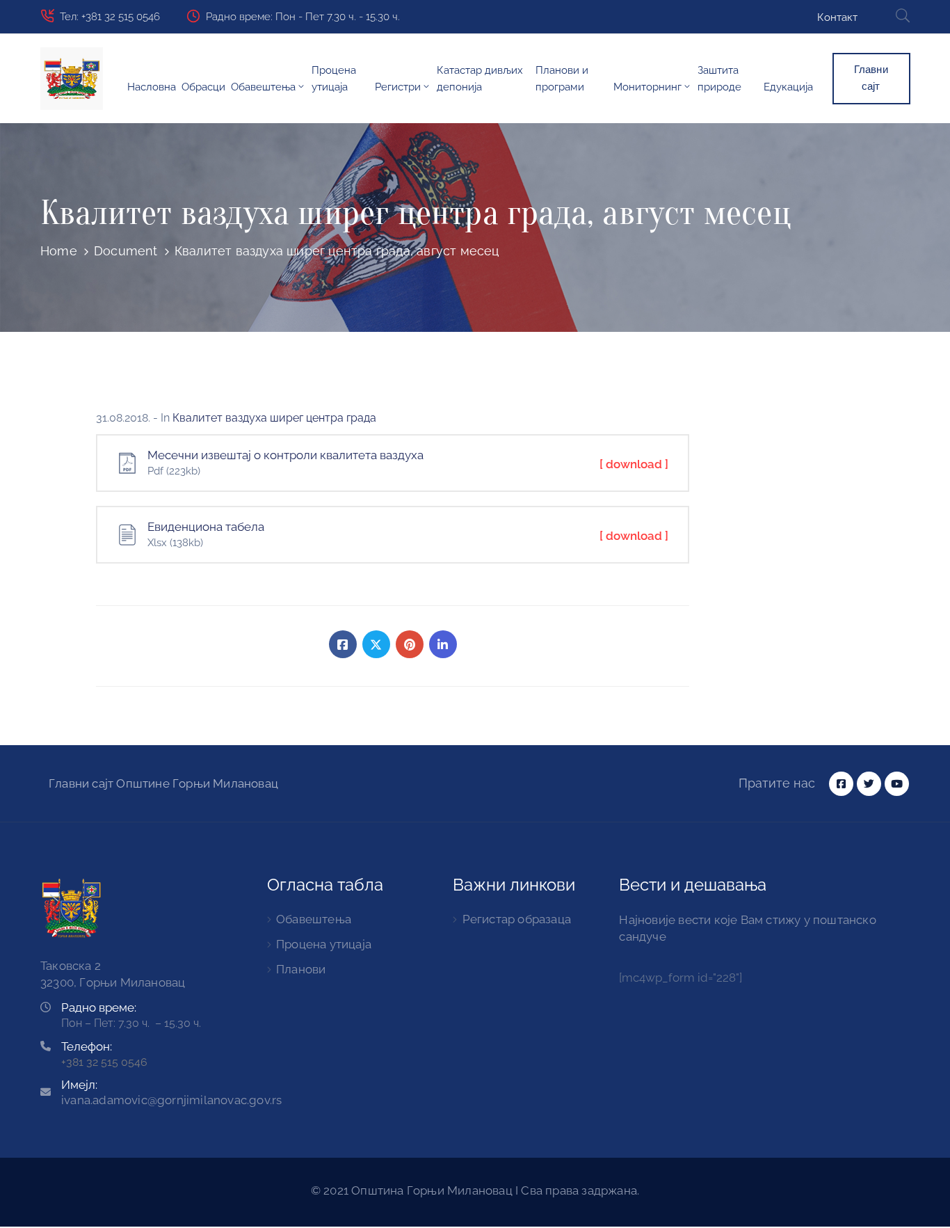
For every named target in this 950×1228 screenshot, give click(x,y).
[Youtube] (897, 784)
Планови (300, 969)
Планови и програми (562, 78)
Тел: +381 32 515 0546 (110, 16)
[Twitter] (376, 644)
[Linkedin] (443, 644)
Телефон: (86, 1046)
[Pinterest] (410, 644)
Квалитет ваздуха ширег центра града (274, 417)
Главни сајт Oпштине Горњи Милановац (163, 783)
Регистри (398, 87)
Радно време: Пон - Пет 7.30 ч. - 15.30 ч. (303, 16)
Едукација (788, 87)
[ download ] (633, 464)
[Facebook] (343, 644)
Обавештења (263, 87)
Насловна (151, 87)
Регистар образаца (516, 919)
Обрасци (203, 87)
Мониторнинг (647, 87)
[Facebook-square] (841, 784)
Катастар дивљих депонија (480, 78)
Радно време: (98, 1007)
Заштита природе (719, 78)
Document (126, 251)
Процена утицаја (334, 78)
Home (58, 251)
